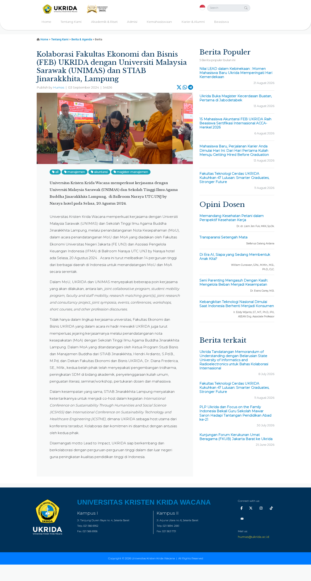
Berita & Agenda (81, 39)
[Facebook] (241, 508)
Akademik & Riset (104, 21)
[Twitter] (251, 508)
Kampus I (87, 513)
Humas (58, 87)
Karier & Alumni (193, 21)
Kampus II (167, 513)
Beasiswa (221, 21)
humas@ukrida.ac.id (253, 537)
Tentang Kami (71, 21)
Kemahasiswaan (159, 21)
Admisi (132, 21)
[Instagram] (261, 508)
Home (46, 21)
